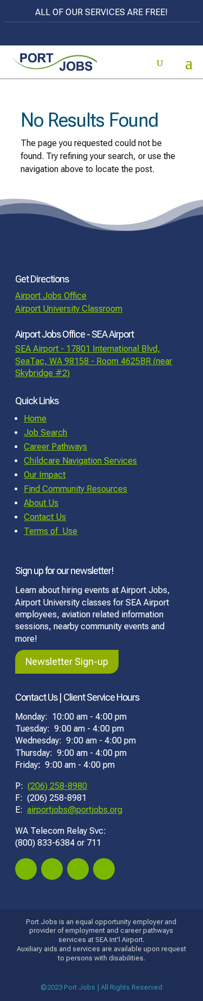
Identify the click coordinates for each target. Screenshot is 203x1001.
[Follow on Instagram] (52, 869)
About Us (41, 503)
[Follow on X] (78, 869)
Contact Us (45, 517)
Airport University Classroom (68, 309)
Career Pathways (55, 447)
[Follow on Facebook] (26, 869)
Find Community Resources (75, 489)
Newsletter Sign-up (66, 661)
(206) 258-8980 (57, 786)
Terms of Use (50, 531)
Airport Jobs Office (51, 296)
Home (35, 418)
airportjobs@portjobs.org (74, 810)
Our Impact (45, 475)
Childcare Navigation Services (80, 461)
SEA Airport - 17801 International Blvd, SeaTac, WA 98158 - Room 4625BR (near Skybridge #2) (93, 361)
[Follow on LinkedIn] (104, 869)
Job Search (45, 432)
